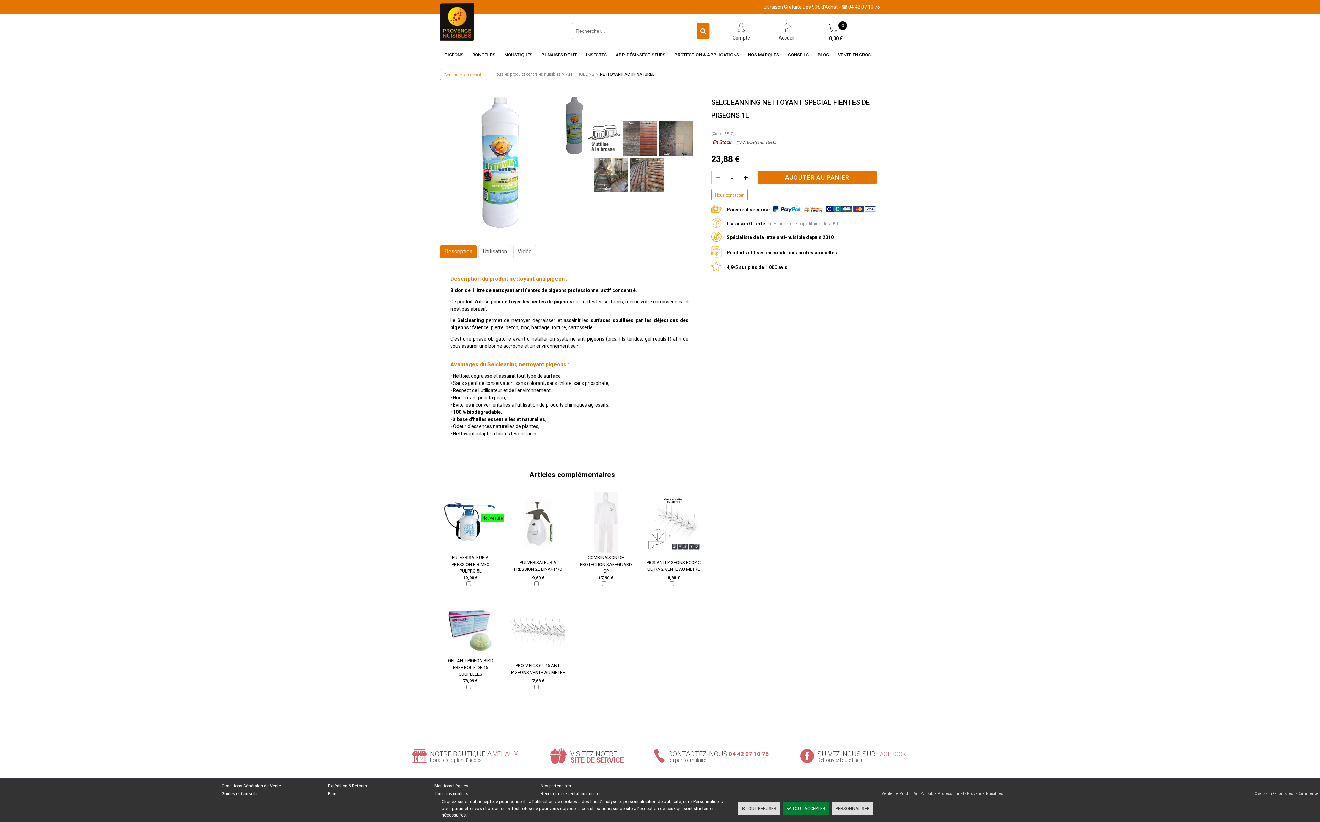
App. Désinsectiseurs (641, 54)
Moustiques (518, 54)
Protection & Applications (706, 54)
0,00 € (836, 38)
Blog (823, 54)
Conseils (798, 54)
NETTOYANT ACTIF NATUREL (627, 74)
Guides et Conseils (240, 793)
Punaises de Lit (559, 54)
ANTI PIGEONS (580, 74)
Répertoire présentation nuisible (571, 793)
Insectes (596, 54)
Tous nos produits (451, 793)
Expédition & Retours (347, 786)
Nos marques (763, 54)
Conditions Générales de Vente (251, 786)
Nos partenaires (556, 786)
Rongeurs (483, 54)
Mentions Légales (451, 786)
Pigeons (453, 54)
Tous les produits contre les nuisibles (527, 74)
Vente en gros (854, 54)
